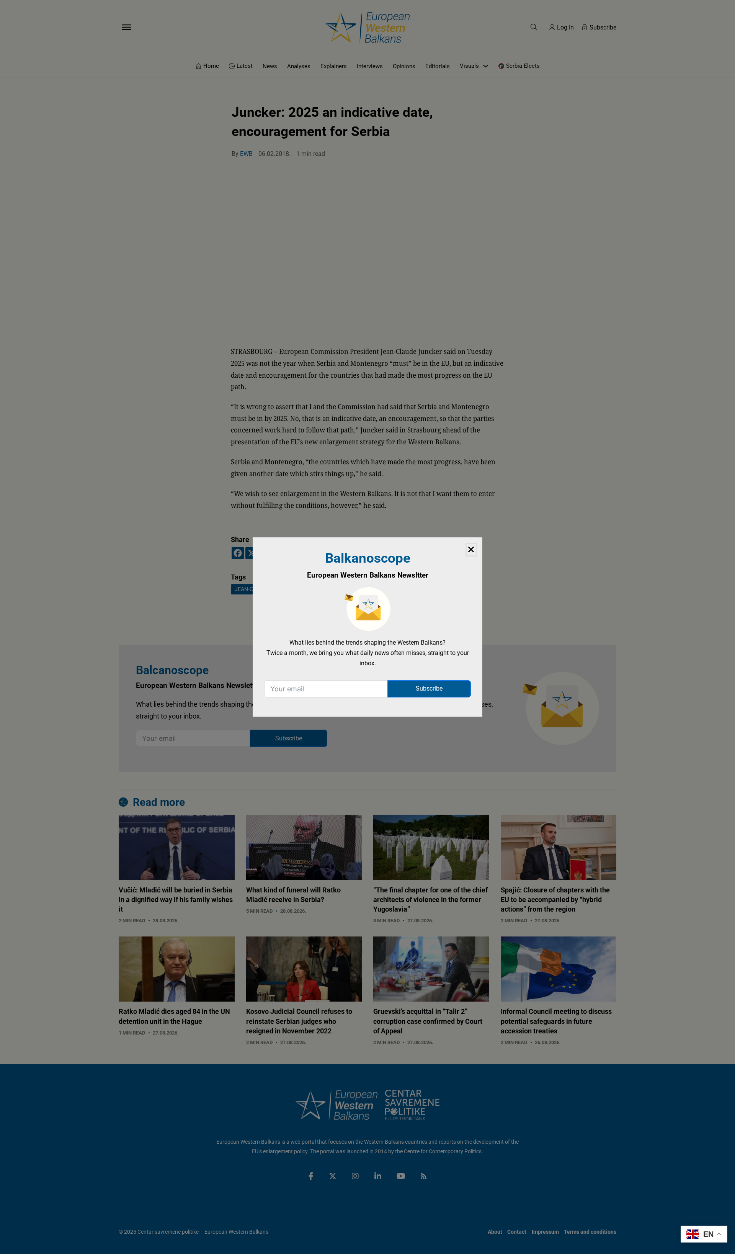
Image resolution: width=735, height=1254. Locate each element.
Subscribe (429, 688)
